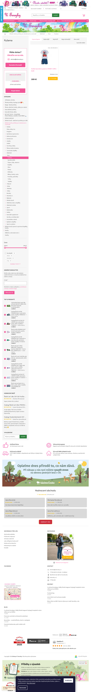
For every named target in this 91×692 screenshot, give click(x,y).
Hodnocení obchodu (45, 490)
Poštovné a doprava (51, 9)
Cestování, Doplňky (12, 151)
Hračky (8, 127)
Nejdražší (55, 39)
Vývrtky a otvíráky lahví (13, 217)
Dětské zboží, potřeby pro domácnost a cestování (15, 123)
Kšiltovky (10, 172)
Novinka (10, 258)
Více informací (31, 683)
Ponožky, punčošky (13, 177)
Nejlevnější (46, 39)
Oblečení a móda (11, 205)
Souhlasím (68, 680)
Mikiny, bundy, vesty (13, 174)
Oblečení (9, 153)
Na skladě (11, 253)
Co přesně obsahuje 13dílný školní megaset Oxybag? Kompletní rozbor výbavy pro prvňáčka (66, 588)
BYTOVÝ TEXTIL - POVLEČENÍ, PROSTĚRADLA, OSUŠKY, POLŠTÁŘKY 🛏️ (15, 115)
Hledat (55, 15)
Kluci (8, 155)
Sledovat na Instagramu (62, 563)
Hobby (8, 212)
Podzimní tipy (50, 593)
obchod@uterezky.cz (55, 570)
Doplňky (10, 165)
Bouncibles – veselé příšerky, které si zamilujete (17, 620)
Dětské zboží (10, 200)
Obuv (9, 167)
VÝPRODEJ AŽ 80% (10, 100)
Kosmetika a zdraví (12, 219)
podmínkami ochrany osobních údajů (15, 288)
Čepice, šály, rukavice (13, 162)
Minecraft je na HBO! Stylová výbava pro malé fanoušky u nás (63, 601)
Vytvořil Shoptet (82, 656)
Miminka (9, 188)
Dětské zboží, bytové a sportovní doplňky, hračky (16, 227)
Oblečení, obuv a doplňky (13, 203)
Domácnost (10, 139)
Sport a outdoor (11, 224)
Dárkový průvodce (12, 136)
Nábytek (9, 198)
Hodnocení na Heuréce (10, 543)
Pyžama (10, 158)
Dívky (8, 186)
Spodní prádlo (11, 160)
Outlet (8, 143)
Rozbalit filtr (14, 264)
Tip (9, 261)
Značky (9, 141)
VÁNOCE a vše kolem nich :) (12, 233)
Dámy (8, 191)
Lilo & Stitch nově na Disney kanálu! (56, 597)
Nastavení (22, 688)
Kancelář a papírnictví (12, 215)
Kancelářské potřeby (10, 110)
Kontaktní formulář (15, 65)
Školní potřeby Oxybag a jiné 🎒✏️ (14, 102)
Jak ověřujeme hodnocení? (11, 541)
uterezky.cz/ (53, 577)
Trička (9, 179)
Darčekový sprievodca (13, 134)
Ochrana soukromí (9, 539)
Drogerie (9, 131)
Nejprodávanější (66, 39)
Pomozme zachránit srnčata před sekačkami (16, 616)
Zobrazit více (45, 522)
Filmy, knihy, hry (11, 129)
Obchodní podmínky (36, 9)
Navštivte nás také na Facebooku (59, 575)
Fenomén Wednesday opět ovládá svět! (14, 624)
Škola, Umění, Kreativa (13, 148)
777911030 (53, 580)
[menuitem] (9, 20)
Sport (8, 208)
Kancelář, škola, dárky (11, 112)
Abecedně (76, 39)
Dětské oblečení (9, 118)
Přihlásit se (9, 292)
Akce (9, 256)
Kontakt (6, 548)
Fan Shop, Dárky (11, 146)
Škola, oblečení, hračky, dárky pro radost (16, 107)
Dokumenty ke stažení (10, 545)
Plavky (9, 169)
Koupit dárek (15, 90)
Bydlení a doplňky (11, 222)
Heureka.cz (10, 196)
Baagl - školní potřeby (11, 105)
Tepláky (10, 181)
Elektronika (10, 210)
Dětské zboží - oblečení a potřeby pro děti (16, 120)
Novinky (9, 193)
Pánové (9, 184)
